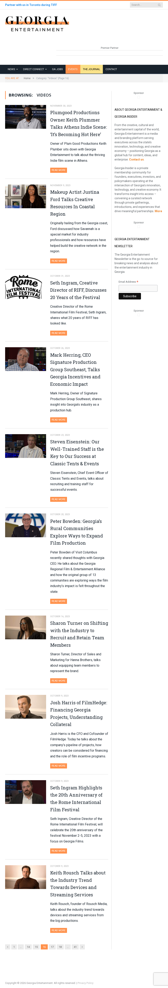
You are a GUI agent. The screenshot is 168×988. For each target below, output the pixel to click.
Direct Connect (33, 69)
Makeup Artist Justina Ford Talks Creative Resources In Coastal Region (74, 203)
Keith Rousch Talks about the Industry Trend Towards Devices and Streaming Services (78, 884)
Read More (59, 170)
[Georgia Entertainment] (37, 23)
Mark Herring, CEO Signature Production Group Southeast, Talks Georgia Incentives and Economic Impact (75, 369)
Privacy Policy (85, 983)
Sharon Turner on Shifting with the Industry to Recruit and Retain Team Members (79, 634)
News (11, 69)
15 (36, 946)
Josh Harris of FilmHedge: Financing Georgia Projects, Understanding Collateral (78, 713)
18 (60, 946)
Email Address (128, 282)
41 (75, 946)
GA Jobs (57, 69)
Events (73, 69)
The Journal (91, 69)
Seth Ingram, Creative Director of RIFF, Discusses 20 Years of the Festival (78, 290)
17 (52, 946)
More (158, 211)
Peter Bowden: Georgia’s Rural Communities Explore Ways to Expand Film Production (76, 532)
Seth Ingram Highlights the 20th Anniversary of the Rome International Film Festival (76, 799)
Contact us (136, 159)
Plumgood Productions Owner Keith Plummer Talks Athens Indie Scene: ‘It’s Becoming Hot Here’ (78, 123)
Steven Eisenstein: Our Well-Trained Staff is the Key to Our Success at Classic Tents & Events (77, 453)
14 (28, 946)
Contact (111, 69)
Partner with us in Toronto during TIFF (31, 5)
